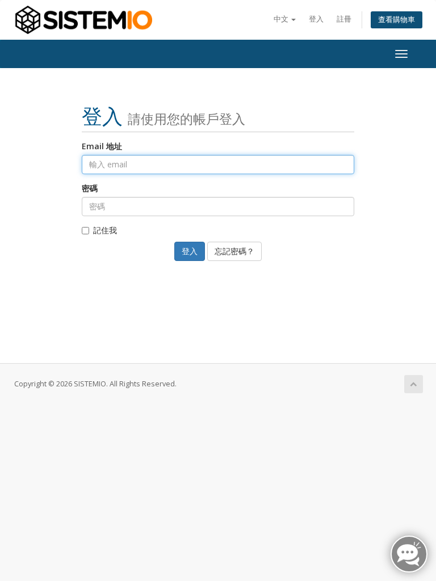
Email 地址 (102, 146)
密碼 (90, 188)
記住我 (105, 230)
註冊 (344, 19)
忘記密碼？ (234, 251)
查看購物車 (396, 19)
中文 (282, 19)
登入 (316, 19)
